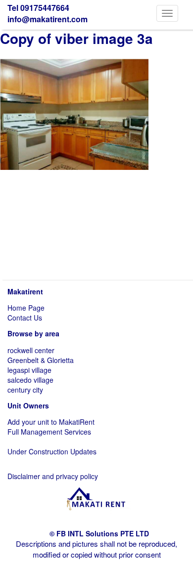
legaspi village (29, 370)
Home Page (26, 308)
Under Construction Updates (51, 451)
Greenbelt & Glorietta (40, 360)
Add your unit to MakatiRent (51, 422)
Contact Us (24, 318)
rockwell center (30, 350)
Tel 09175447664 (38, 7)
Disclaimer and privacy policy (52, 476)
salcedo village (30, 380)
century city (25, 390)
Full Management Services (49, 432)
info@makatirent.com (47, 19)
